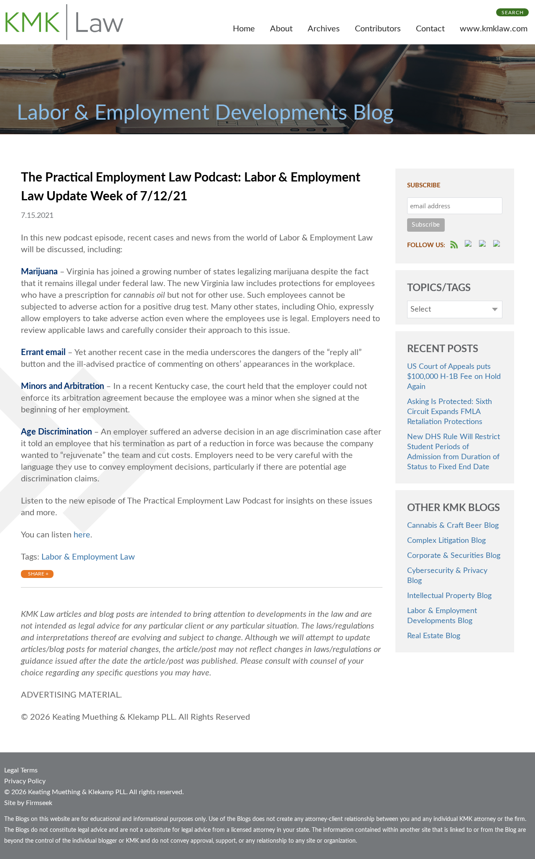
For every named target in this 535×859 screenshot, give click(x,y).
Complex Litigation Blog (446, 541)
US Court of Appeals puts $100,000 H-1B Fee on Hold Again (454, 377)
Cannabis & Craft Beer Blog (453, 525)
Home (244, 29)
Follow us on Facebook (469, 244)
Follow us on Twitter (483, 244)
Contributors (378, 29)
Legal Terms (21, 770)
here (82, 535)
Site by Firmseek (28, 803)
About (281, 29)
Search (513, 12)
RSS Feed (454, 244)
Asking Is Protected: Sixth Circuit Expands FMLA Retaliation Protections (449, 412)
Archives (324, 29)
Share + (38, 573)
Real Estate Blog (433, 636)
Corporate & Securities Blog (453, 556)
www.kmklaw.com (493, 29)
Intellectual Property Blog (449, 596)
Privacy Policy (25, 781)
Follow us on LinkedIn (497, 244)
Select (420, 309)
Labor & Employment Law (88, 557)
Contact (430, 29)
